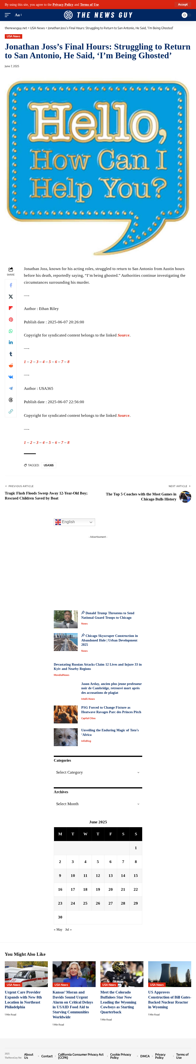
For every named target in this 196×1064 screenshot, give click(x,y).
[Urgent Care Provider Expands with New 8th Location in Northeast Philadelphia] (26, 974)
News (84, 623)
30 (60, 917)
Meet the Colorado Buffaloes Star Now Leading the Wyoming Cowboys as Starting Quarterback (118, 1002)
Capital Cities (88, 718)
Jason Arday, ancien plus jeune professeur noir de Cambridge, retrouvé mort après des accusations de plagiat (111, 688)
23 (60, 903)
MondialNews (61, 674)
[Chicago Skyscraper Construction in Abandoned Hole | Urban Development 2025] (66, 642)
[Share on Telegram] (10, 388)
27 (111, 903)
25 (85, 903)
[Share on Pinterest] (10, 319)
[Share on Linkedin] (10, 342)
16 (60, 889)
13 (111, 875)
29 (136, 903)
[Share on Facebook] (10, 285)
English (68, 522)
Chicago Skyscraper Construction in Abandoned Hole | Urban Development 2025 (109, 640)
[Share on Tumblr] (10, 354)
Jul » (68, 929)
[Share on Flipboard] (10, 308)
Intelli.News (88, 698)
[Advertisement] (98, 570)
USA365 (49, 465)
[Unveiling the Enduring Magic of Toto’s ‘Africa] (66, 737)
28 (123, 903)
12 (98, 875)
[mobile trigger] (9, 15)
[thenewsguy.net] (98, 15)
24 (73, 903)
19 (98, 889)
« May (58, 929)
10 (73, 875)
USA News (13, 36)
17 (73, 889)
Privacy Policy (63, 4)
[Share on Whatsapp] (10, 331)
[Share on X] (10, 296)
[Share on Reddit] (10, 365)
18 (85, 889)
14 (123, 875)
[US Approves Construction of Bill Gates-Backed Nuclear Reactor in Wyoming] (169, 974)
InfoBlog (86, 740)
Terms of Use (89, 4)
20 (111, 889)
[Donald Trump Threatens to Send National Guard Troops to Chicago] (66, 619)
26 (98, 903)
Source (124, 335)
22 (136, 889)
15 (136, 875)
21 (123, 889)
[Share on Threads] (10, 400)
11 (85, 875)
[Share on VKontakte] (10, 377)
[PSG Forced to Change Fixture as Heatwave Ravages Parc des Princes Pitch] (66, 714)
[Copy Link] (10, 411)
